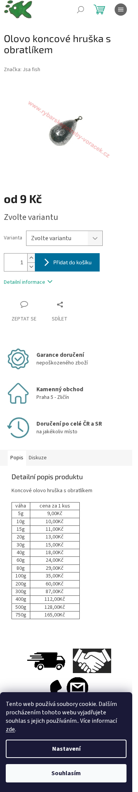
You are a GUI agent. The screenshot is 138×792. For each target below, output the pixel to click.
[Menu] (120, 9)
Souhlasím (66, 773)
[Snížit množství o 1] (31, 266)
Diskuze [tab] (38, 458)
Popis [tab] (16, 458)
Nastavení (66, 749)
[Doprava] (46, 661)
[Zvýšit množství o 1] (31, 258)
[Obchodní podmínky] (92, 661)
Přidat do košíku (72, 262)
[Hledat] (80, 9)
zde (10, 729)
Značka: (22, 69)
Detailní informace (24, 282)
